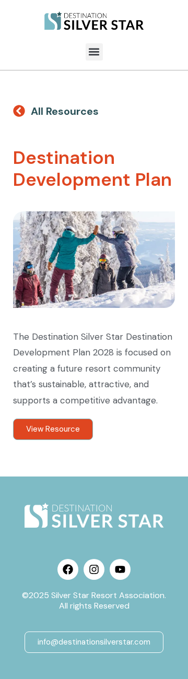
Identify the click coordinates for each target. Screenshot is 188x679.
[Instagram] (94, 569)
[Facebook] (67, 569)
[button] (94, 52)
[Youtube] (120, 569)
